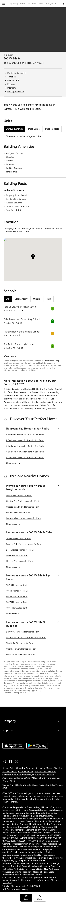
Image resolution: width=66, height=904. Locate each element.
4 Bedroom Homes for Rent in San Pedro (25, 451)
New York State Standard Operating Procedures (30, 870)
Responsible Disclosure (45, 771)
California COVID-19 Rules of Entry (30, 778)
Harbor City (29, 402)
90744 (23, 395)
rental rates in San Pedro (40, 405)
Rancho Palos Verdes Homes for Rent (24, 544)
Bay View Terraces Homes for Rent (22, 631)
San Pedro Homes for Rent (18, 538)
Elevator (11, 84)
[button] (3, 3)
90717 (47, 395)
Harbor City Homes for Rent (19, 561)
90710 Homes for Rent (16, 585)
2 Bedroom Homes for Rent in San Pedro (25, 440)
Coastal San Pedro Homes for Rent (22, 507)
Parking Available (15, 91)
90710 (16, 395)
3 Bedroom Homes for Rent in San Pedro (25, 446)
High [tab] (48, 298)
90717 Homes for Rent (16, 608)
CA (18, 228)
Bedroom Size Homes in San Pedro (27, 428)
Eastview (18, 392)
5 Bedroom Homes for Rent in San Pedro (25, 457)
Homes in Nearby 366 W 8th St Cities (29, 532)
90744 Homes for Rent (16, 591)
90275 (37, 395)
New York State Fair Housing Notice (26, 869)
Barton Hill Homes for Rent (19, 495)
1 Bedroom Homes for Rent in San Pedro (25, 434)
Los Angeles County (32, 228)
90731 (59, 228)
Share (40, 899)
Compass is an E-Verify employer (18, 774)
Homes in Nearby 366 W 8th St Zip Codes (28, 577)
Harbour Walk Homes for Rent (20, 654)
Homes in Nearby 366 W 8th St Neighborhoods (25, 487)
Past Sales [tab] (34, 128)
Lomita (16, 402)
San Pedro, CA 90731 (32, 62)
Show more (11, 463)
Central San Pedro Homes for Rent (22, 501)
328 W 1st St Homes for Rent (19, 643)
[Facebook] (12, 760)
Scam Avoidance (25, 771)
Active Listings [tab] (14, 128)
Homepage (9, 228)
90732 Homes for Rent (16, 596)
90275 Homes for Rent (16, 602)
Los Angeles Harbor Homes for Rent (23, 518)
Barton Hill (21, 73)
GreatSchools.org (51, 360)
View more (10, 356)
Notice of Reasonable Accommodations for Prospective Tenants (28, 873)
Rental (10, 73)
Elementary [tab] (21, 298)
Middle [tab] (36, 298)
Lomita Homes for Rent (17, 555)
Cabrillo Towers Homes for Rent (21, 649)
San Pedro (49, 228)
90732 (30, 395)
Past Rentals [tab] (52, 128)
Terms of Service (54, 768)
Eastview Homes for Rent (18, 512)
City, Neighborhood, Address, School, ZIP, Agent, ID (33, 3)
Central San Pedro (44, 389)
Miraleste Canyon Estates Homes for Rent (26, 637)
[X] (18, 760)
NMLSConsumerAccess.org (15, 889)
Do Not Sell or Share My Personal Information (23, 768)
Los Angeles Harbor (37, 392)
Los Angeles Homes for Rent (19, 550)
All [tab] (7, 298)
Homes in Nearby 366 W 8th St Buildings (25, 623)
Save (26, 899)
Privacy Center (9, 771)
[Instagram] (5, 760)
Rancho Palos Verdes (40, 398)
